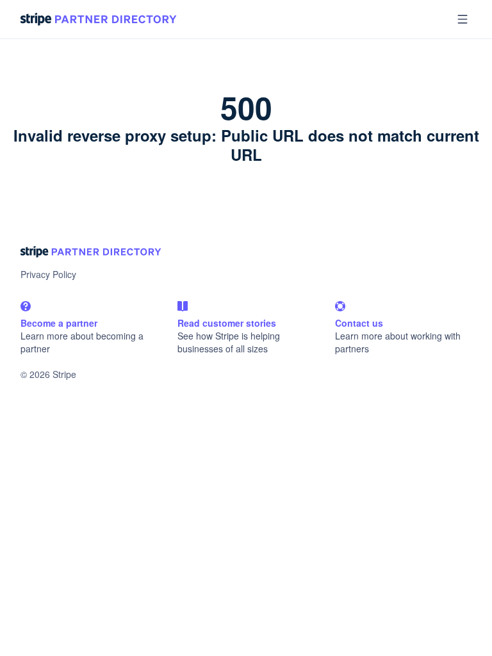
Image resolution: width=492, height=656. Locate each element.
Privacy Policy (48, 274)
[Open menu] (463, 19)
